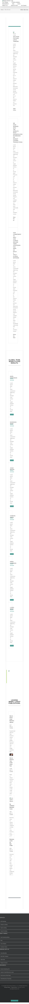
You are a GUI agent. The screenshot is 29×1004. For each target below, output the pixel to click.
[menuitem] (7, 2)
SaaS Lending (4, 927)
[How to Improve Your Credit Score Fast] (11, 755)
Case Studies (3, 943)
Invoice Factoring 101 (5, 969)
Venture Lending (4, 924)
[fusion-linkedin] (11, 414)
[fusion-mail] (13, 414)
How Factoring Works (5, 937)
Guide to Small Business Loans (7, 972)
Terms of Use (14, 987)
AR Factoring (3, 921)
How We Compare (4, 956)
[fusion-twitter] (10, 414)
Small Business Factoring (6, 978)
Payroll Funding (4, 931)
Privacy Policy (7, 987)
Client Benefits (4, 953)
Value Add (3, 959)
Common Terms (4, 946)
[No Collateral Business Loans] (11, 799)
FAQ (1, 940)
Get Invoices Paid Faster (6, 975)
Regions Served (4, 962)
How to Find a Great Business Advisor (12, 719)
